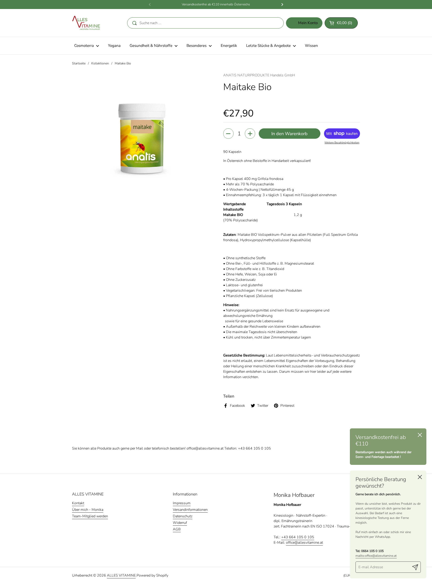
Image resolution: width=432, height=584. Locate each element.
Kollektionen (100, 63)
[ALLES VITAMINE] (86, 23)
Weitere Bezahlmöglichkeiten (341, 142)
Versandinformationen (190, 509)
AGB (177, 529)
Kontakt (78, 503)
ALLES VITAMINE (121, 575)
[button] (341, 23)
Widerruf (180, 522)
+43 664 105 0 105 (254, 448)
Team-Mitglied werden (90, 516)
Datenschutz (182, 516)
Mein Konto (308, 22)
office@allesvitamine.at (205, 448)
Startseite (79, 63)
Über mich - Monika (87, 509)
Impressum (182, 503)
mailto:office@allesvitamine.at (376, 556)
